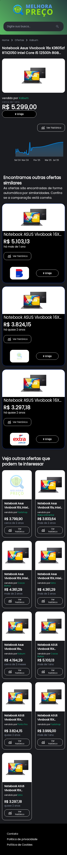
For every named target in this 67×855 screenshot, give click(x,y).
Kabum (34, 40)
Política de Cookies (19, 845)
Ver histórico (53, 127)
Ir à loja (19, 114)
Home (5, 40)
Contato (12, 834)
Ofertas (19, 40)
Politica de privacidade (22, 839)
